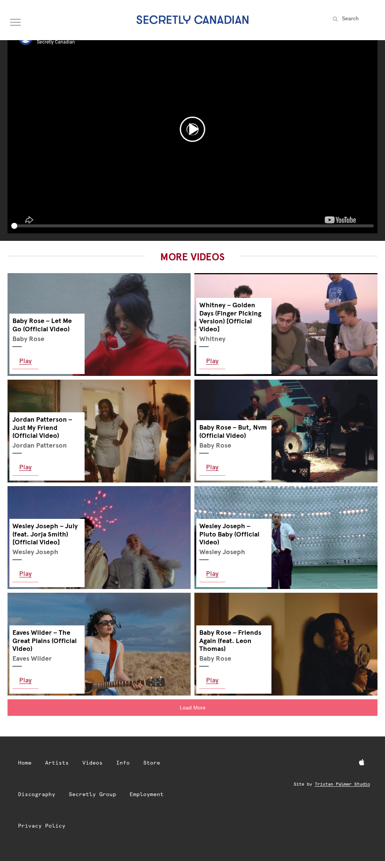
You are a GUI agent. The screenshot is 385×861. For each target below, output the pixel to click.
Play (25, 361)
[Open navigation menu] (16, 20)
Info (123, 762)
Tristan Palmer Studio (342, 784)
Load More (193, 708)
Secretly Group (92, 794)
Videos (92, 762)
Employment (147, 794)
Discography (36, 794)
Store (151, 762)
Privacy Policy (41, 825)
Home (25, 762)
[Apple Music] (361, 762)
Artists (57, 762)
